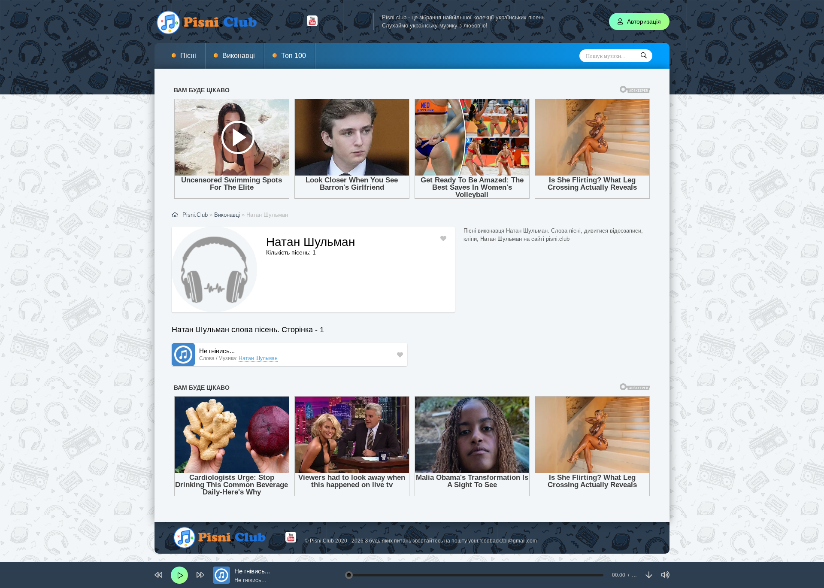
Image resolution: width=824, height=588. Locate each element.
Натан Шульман (258, 358)
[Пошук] (643, 55)
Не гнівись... (217, 351)
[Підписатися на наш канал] (312, 24)
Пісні (188, 55)
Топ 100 (293, 55)
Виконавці (238, 55)
